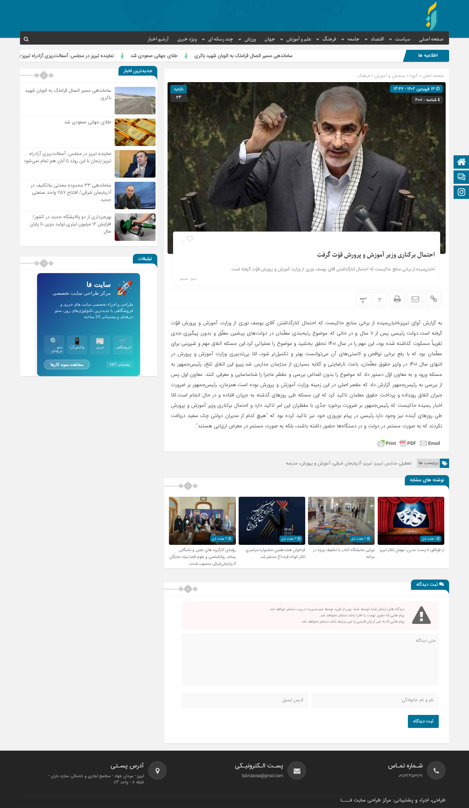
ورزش (250, 39)
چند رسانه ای (220, 39)
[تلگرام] (461, 177)
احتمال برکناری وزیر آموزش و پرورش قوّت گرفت (376, 255)
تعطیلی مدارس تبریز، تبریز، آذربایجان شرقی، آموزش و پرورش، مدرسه (349, 463)
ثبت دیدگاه (423, 721)
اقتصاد (377, 39)
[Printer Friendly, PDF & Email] (409, 443)
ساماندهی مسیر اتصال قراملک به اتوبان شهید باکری (283, 55)
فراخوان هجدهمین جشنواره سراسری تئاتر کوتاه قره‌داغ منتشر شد (275, 553)
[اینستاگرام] (461, 193)
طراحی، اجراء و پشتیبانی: (393, 800)
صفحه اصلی (431, 39)
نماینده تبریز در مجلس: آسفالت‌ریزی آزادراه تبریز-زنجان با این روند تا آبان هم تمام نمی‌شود (67, 157)
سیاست (402, 39)
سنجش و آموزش (389, 75)
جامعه (353, 39)
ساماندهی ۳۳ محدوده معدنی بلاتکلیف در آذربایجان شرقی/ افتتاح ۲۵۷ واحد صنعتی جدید (71, 192)
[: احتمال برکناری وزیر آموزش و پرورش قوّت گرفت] (415, 298)
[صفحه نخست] (461, 162)
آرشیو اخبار (158, 39)
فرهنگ (329, 39)
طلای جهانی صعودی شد (193, 55)
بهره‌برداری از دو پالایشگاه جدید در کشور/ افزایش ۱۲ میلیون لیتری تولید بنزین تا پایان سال (70, 224)
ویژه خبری (187, 39)
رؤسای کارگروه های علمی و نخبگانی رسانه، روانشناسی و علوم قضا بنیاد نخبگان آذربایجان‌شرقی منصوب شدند (202, 557)
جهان (269, 39)
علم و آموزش (298, 39)
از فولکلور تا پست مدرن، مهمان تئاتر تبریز (412, 550)
